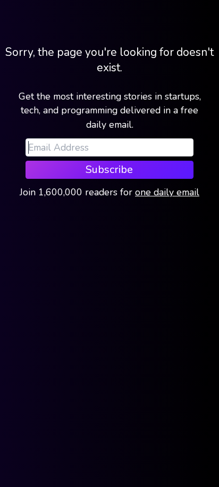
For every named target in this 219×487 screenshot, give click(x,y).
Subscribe (109, 169)
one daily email (167, 192)
